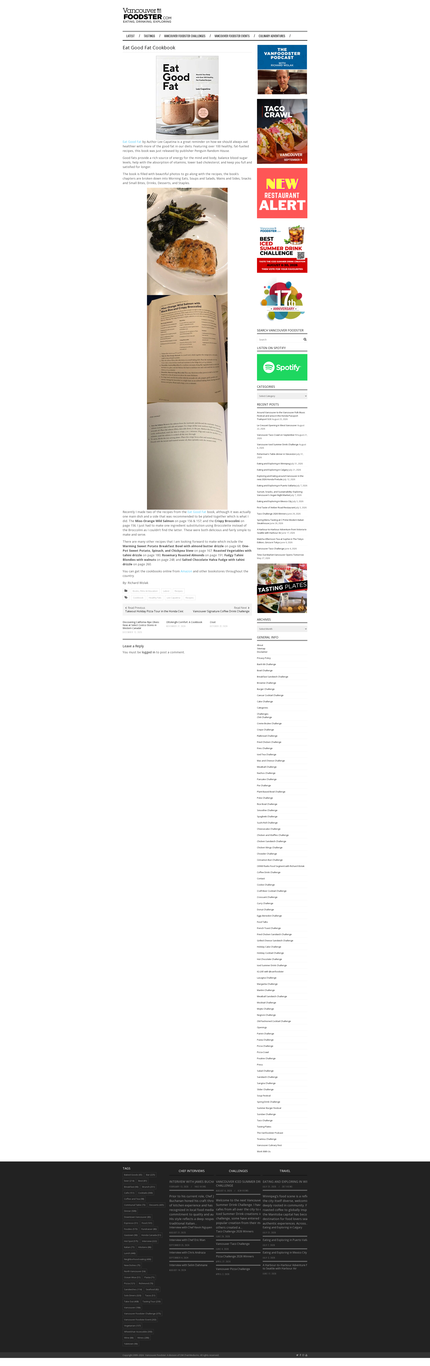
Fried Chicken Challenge (269, 742)
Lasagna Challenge (266, 977)
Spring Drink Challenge (268, 1101)
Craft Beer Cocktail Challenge (272, 890)
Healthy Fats (155, 597)
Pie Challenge (264, 785)
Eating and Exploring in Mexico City (274, 501)
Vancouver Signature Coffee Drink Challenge (221, 611)
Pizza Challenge (265, 1045)
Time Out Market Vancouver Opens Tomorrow (280, 554)
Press (260, 1064)
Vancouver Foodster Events (232, 36)
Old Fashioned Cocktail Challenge (274, 1021)
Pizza (129, 1283)
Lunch (129, 1253)
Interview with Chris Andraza (187, 1252)
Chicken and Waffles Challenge (273, 835)
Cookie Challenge (266, 884)
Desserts (156, 1204)
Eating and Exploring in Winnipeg (273, 463)
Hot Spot (131, 1241)
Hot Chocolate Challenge (269, 959)
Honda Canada (151, 1235)
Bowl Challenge (265, 670)
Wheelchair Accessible (138, 1331)
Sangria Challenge (266, 1083)
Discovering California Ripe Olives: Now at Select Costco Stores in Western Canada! (141, 625)
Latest (130, 36)
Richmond (146, 1283)
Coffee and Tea (134, 1198)
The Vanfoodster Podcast (270, 1132)
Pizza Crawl (263, 1052)
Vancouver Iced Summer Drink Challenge (277, 444)
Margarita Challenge (267, 983)
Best (142, 1180)
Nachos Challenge (266, 773)
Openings (262, 1027)
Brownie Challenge (266, 682)
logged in (148, 652)
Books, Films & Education (145, 590)
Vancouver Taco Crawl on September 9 (276, 434)
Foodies (130, 1229)
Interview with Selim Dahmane (188, 1265)
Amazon (186, 571)
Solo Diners (132, 1295)
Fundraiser (149, 1229)
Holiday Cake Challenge (269, 946)
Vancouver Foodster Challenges (184, 36)
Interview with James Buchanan (195, 1182)
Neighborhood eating (137, 1259)
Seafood (152, 1289)
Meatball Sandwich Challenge (272, 996)
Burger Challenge (266, 689)
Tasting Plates (264, 1126)
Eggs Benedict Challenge (269, 915)
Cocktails (145, 1192)
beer (129, 1180)
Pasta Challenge (265, 1039)
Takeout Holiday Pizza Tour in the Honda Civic (154, 611)
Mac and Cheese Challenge (271, 760)
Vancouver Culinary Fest (269, 1145)
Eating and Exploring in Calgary (272, 469)
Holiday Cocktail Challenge (270, 952)
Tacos (150, 1295)
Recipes (179, 590)
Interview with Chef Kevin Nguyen (190, 1227)
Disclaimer (262, 651)
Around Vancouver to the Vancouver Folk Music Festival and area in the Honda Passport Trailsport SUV (281, 416)
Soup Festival (264, 1095)
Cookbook (138, 597)
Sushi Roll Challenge (267, 822)
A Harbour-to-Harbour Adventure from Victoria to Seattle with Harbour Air (292, 1266)
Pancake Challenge (267, 779)
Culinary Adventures (272, 36)
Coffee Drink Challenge (269, 872)
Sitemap (261, 648)
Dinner (130, 1210)
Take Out (131, 1301)
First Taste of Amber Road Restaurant (276, 507)
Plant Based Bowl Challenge (271, 791)
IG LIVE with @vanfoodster (270, 971)
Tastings (149, 36)
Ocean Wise (132, 1277)
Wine (128, 1337)
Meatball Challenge (267, 766)
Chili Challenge (264, 717)
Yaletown (131, 1343)
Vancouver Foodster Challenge (142, 1313)
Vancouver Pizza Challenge (233, 1269)
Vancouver (132, 1307)
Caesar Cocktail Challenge (270, 695)
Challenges (262, 713)
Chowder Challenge (267, 853)
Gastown (130, 1235)
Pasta (149, 1277)
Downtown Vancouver (137, 1216)
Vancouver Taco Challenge (270, 548)
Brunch (148, 1186)
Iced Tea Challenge (266, 754)
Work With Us (264, 1151)
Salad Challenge (265, 1070)
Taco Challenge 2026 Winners (272, 513)
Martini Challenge (266, 990)
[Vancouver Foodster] (148, 21)
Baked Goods (133, 1174)
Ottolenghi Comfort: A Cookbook (184, 622)
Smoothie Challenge (267, 810)
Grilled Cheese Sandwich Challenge (275, 940)
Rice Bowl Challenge (267, 804)
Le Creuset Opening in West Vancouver (277, 425)
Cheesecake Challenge (269, 828)
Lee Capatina (173, 597)
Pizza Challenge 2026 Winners (235, 1256)
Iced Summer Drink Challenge (272, 965)
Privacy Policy (264, 658)
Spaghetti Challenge (267, 816)
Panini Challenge (265, 1033)
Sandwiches (133, 1289)
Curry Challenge (265, 903)
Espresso (131, 1223)
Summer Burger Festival (269, 1107)
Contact (261, 878)
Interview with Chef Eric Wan (187, 1240)
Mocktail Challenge (266, 1002)
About (260, 645)
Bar (150, 1174)
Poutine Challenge (266, 1058)
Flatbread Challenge (267, 735)
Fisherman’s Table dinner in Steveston (276, 454)
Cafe (129, 1192)
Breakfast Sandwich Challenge (272, 676)
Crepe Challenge (265, 729)
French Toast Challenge (269, 928)
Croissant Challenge (267, 897)
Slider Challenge (265, 1089)
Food (147, 1223)
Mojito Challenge (265, 1008)
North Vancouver (134, 1271)
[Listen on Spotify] (282, 379)
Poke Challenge (265, 797)
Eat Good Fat (132, 142)
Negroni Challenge (266, 1014)
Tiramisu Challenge (266, 1139)
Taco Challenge (265, 1120)
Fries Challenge (265, 748)
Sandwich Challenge (267, 1076)
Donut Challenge (265, 909)
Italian (129, 1247)
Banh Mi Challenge (266, 664)
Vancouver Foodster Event (140, 1319)
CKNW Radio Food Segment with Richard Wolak (281, 866)
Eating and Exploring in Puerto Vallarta (276, 485)
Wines (143, 1337)
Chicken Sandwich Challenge (271, 841)
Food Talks (262, 921)
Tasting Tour (151, 1301)
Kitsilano (144, 1247)
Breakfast (131, 1186)
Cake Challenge (265, 701)
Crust (213, 622)
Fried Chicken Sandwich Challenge (274, 934)
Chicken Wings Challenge (270, 847)
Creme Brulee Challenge (269, 723)
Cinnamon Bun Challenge (270, 859)
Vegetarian (132, 1325)
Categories (262, 707)
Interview (149, 1241)
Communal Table (134, 1204)
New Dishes (132, 1265)
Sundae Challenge (266, 1114)
